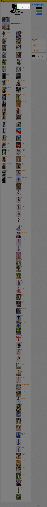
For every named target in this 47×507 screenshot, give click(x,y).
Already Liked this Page (20, 7)
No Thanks (28, 7)
